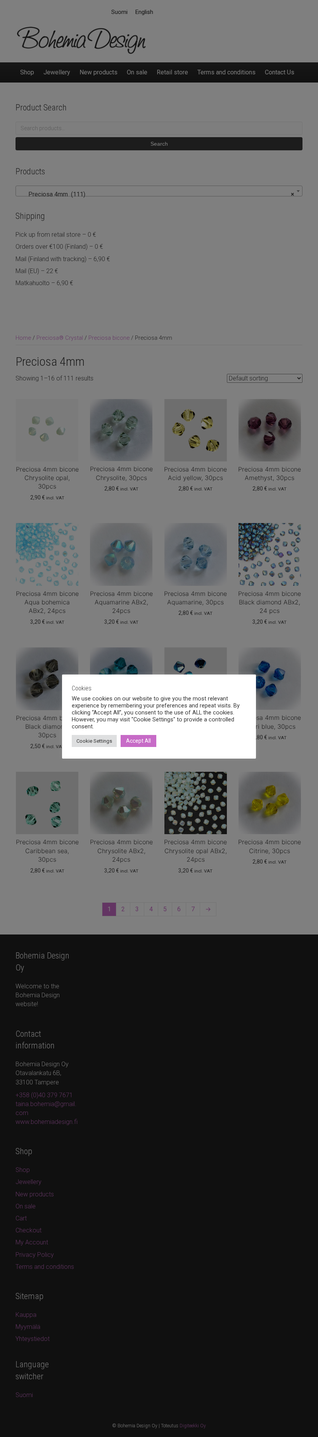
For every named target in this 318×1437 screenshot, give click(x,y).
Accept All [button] (138, 741)
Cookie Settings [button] (94, 741)
